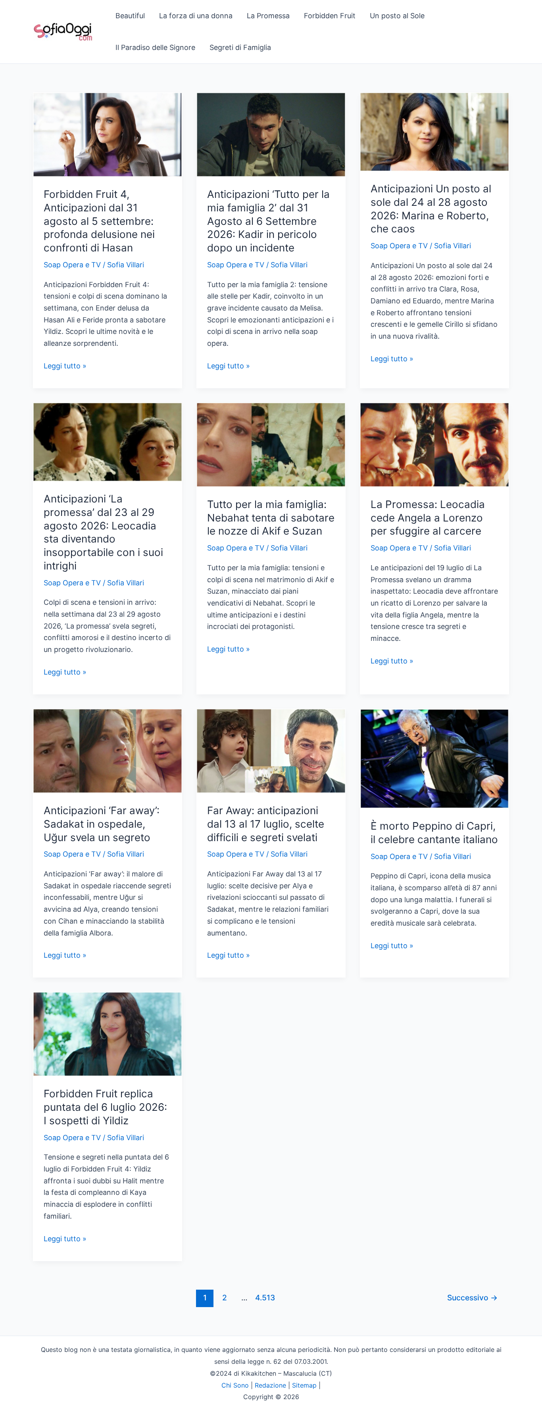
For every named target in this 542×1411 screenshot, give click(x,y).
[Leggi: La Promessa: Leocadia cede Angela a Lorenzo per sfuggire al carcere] (434, 444)
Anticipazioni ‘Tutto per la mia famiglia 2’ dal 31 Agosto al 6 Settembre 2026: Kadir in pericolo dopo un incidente (268, 221)
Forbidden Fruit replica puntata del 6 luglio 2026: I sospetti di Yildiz (105, 1107)
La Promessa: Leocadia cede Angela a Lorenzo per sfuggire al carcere (428, 517)
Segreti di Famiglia (240, 47)
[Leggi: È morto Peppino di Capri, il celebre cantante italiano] (434, 758)
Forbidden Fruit (330, 16)
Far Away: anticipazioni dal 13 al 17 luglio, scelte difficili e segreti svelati (265, 824)
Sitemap (304, 1385)
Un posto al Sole (397, 16)
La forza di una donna (196, 16)
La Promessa (268, 16)
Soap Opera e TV (72, 265)
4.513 (264, 1297)
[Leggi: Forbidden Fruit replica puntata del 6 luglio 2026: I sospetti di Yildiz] (107, 1033)
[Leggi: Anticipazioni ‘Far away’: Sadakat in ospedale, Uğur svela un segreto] (107, 750)
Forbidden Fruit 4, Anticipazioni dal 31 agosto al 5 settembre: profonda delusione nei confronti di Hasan (99, 221)
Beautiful (130, 16)
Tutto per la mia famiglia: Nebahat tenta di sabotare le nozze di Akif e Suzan (270, 517)
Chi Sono (235, 1385)
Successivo (472, 1297)
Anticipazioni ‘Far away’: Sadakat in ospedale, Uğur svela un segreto (102, 824)
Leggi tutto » (65, 366)
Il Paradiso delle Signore (155, 47)
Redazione (270, 1385)
